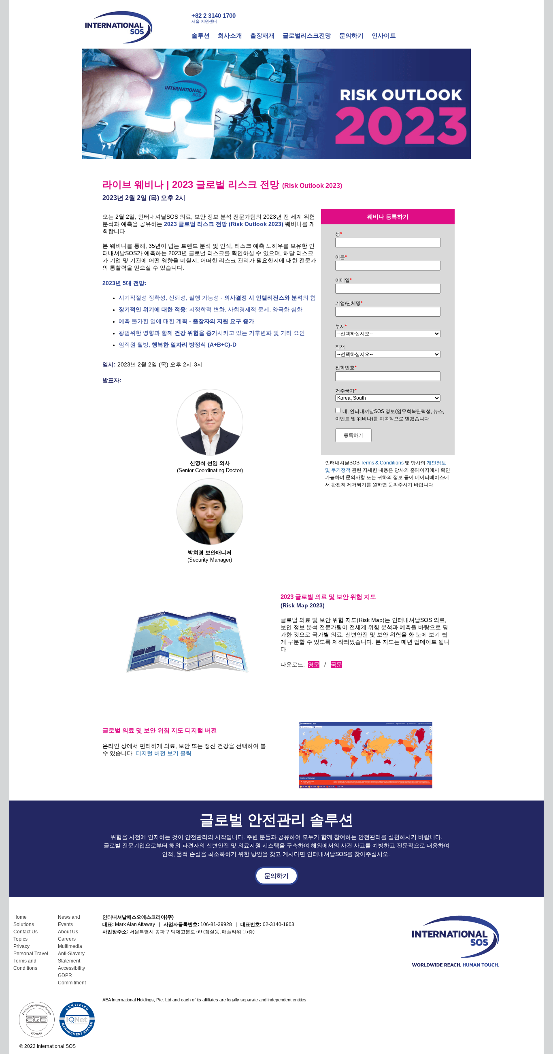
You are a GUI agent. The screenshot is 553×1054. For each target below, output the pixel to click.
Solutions (23, 924)
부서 (341, 326)
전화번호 (346, 367)
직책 (340, 347)
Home (20, 917)
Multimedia (70, 946)
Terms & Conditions (382, 463)
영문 (313, 664)
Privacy (21, 946)
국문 (336, 664)
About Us (68, 932)
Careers (67, 939)
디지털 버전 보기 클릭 (163, 753)
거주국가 (346, 391)
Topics (20, 939)
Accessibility (71, 968)
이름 (341, 257)
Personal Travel (30, 953)
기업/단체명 (349, 303)
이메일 (343, 280)
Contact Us (25, 932)
